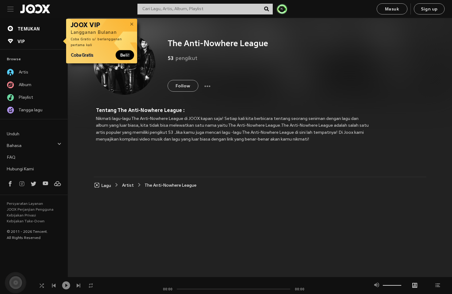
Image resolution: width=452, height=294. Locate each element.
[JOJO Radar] (282, 9)
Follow (183, 86)
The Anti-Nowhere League (170, 185)
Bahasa (14, 146)
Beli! (124, 55)
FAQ (11, 157)
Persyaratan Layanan (25, 204)
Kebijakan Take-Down (26, 221)
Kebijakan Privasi (21, 215)
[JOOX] (35, 9)
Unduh (13, 134)
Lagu (106, 185)
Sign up (429, 9)
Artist (128, 185)
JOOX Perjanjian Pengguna (30, 210)
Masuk (392, 9)
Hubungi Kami (20, 169)
